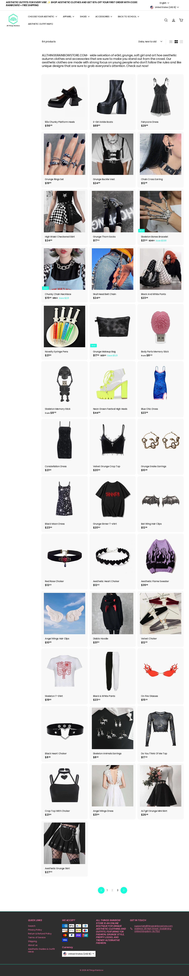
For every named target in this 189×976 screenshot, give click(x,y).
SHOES (83, 16)
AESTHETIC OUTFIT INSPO (40, 23)
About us (33, 945)
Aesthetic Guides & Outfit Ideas (41, 950)
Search (31, 925)
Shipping (32, 941)
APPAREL (67, 16)
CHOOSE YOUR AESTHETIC (41, 16)
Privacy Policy (35, 929)
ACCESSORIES (102, 16)
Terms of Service (37, 937)
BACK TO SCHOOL (127, 16)
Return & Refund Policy (39, 933)
